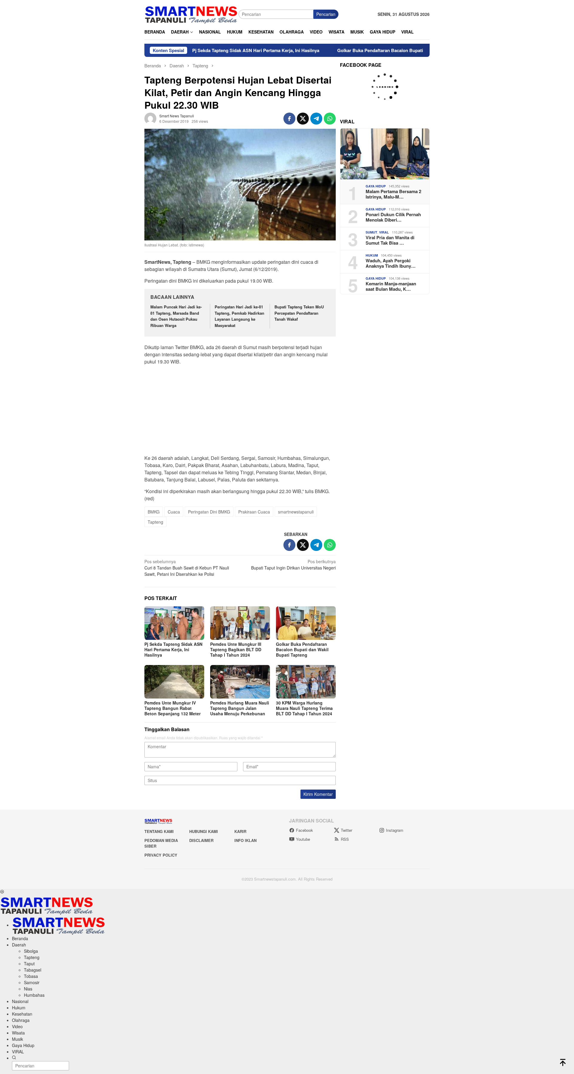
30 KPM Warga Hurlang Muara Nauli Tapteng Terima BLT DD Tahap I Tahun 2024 (304, 708)
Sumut (371, 232)
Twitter (346, 830)
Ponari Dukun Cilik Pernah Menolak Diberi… (393, 217)
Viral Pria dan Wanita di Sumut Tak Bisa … (390, 240)
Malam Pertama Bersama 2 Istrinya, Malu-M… (393, 194)
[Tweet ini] (303, 119)
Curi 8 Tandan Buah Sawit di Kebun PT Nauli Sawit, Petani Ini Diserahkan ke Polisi (186, 567)
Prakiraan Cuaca (254, 512)
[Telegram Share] (316, 119)
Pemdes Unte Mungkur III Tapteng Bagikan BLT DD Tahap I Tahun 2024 (235, 649)
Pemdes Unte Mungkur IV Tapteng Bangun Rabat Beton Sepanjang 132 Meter (172, 708)
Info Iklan (245, 840)
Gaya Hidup (376, 186)
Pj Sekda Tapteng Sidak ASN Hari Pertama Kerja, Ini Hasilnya (217, 50)
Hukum (372, 255)
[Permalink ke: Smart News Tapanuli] (150, 118)
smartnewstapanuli (296, 512)
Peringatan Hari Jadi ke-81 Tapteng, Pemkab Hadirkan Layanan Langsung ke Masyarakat (239, 316)
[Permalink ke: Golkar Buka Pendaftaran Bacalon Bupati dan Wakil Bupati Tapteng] (306, 623)
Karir (240, 831)
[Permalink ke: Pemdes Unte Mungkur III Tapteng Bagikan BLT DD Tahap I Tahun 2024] (240, 623)
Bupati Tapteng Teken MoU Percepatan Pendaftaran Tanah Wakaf (299, 313)
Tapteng (155, 522)
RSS (345, 839)
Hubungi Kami (203, 831)
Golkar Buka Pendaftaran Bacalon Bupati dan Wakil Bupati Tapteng (369, 50)
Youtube (303, 839)
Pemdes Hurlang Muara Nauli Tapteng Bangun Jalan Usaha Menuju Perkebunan (239, 708)
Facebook (304, 830)
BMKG (154, 512)
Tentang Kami (159, 831)
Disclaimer (201, 840)
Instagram (394, 830)
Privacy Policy (160, 855)
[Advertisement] (240, 412)
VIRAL (384, 232)
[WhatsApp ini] (330, 119)
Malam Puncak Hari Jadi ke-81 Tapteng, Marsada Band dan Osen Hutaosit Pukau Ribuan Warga (176, 316)
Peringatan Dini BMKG (209, 512)
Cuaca (174, 512)
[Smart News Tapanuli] (191, 13)
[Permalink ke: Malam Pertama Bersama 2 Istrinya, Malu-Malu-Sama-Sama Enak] (385, 153)
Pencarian (325, 14)
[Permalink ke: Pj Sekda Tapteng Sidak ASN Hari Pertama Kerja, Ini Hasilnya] (174, 623)
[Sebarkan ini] (289, 119)
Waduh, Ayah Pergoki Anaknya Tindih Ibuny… (391, 263)
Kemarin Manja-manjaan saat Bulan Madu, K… (391, 286)
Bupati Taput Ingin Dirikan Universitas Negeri (293, 564)
